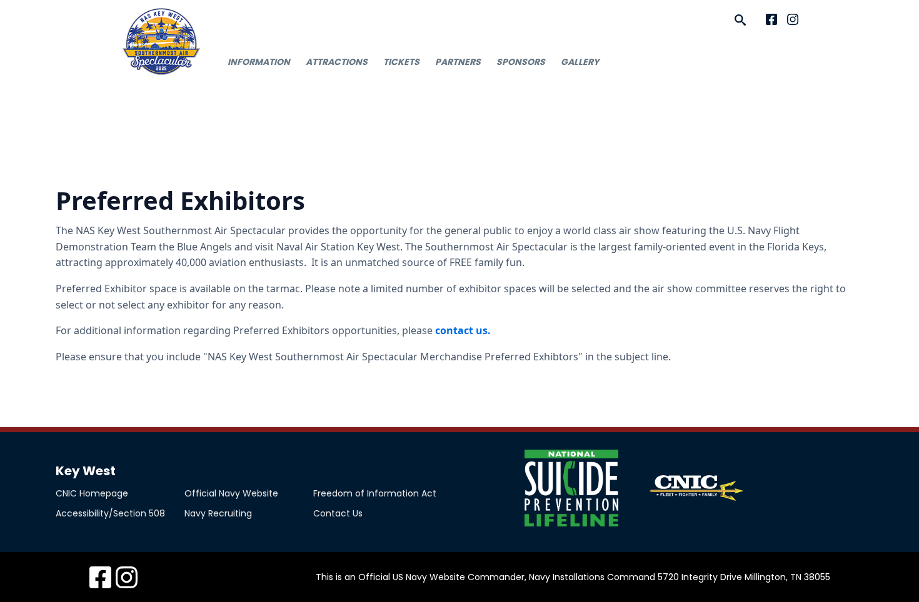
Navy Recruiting (218, 513)
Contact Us (338, 513)
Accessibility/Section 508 (110, 513)
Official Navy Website (231, 493)
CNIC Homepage (92, 493)
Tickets (401, 62)
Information (259, 62)
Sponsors (520, 62)
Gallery (580, 62)
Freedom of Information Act (374, 493)
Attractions (337, 62)
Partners (458, 62)
